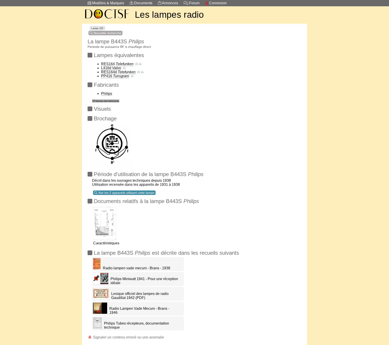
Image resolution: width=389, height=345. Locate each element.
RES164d (118, 72)
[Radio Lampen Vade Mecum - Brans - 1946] (100, 312)
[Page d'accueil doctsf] (106, 19)
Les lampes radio (169, 15)
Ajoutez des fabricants (107, 101)
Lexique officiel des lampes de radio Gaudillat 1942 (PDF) (140, 296)
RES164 (117, 64)
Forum (193, 3)
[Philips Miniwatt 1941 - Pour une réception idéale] (100, 283)
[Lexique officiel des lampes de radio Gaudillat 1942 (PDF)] (101, 298)
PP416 (115, 76)
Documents (142, 3)
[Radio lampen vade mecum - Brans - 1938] (97, 268)
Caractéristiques (106, 243)
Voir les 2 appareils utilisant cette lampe (125, 193)
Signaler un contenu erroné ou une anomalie (128, 337)
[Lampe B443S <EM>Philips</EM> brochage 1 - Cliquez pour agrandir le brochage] (111, 144)
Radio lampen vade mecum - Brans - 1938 (136, 268)
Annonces (169, 3)
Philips (106, 93)
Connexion (217, 3)
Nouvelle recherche (107, 33)
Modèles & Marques (107, 3)
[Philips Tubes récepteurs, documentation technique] (97, 327)
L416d (111, 68)
